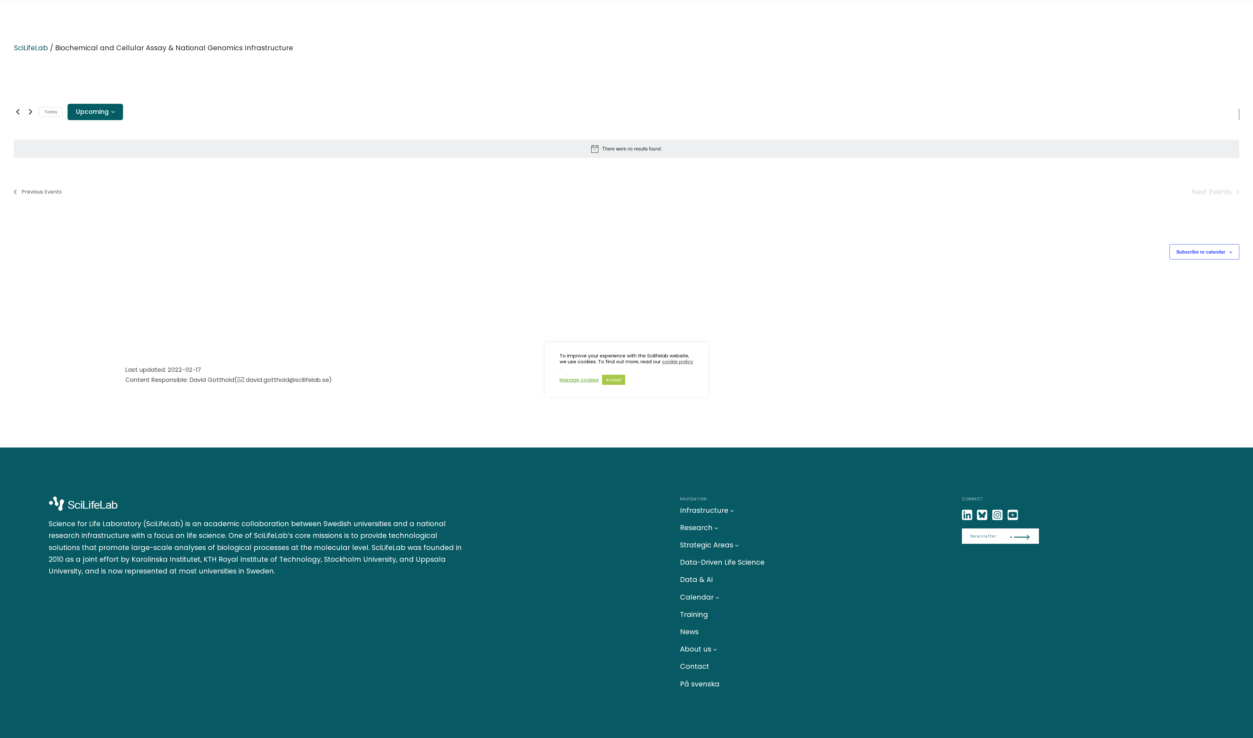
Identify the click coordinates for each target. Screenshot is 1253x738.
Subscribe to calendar (1200, 251)
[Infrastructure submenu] (732, 510)
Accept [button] (613, 380)
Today (50, 112)
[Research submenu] (716, 528)
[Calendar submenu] (717, 597)
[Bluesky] (983, 515)
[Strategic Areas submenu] (737, 545)
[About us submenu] (715, 649)
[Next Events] (30, 112)
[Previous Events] (18, 112)
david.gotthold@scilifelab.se (287, 380)
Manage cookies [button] (579, 380)
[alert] (626, 149)
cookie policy (677, 362)
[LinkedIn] (968, 515)
